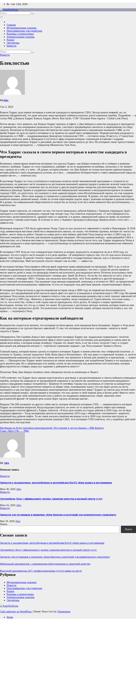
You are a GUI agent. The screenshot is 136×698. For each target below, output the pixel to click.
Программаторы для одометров (24, 30)
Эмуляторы (13, 42)
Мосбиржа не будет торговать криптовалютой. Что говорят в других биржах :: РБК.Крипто (52, 428)
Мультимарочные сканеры (21, 27)
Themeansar (63, 611)
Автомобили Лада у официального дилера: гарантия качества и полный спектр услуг (51, 498)
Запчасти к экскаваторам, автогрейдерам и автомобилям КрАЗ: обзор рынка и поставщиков (56, 482)
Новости (11, 45)
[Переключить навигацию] (1, 17)
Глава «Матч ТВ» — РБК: (14, 431)
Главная (11, 24)
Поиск (3, 524)
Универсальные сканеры (20, 36)
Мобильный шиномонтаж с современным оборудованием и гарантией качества (45, 563)
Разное (10, 39)
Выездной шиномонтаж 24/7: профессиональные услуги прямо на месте (41, 570)
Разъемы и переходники (20, 33)
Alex (5, 100)
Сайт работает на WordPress (16, 611)
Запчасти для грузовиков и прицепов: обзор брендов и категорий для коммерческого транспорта (58, 514)
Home (10, 617)
